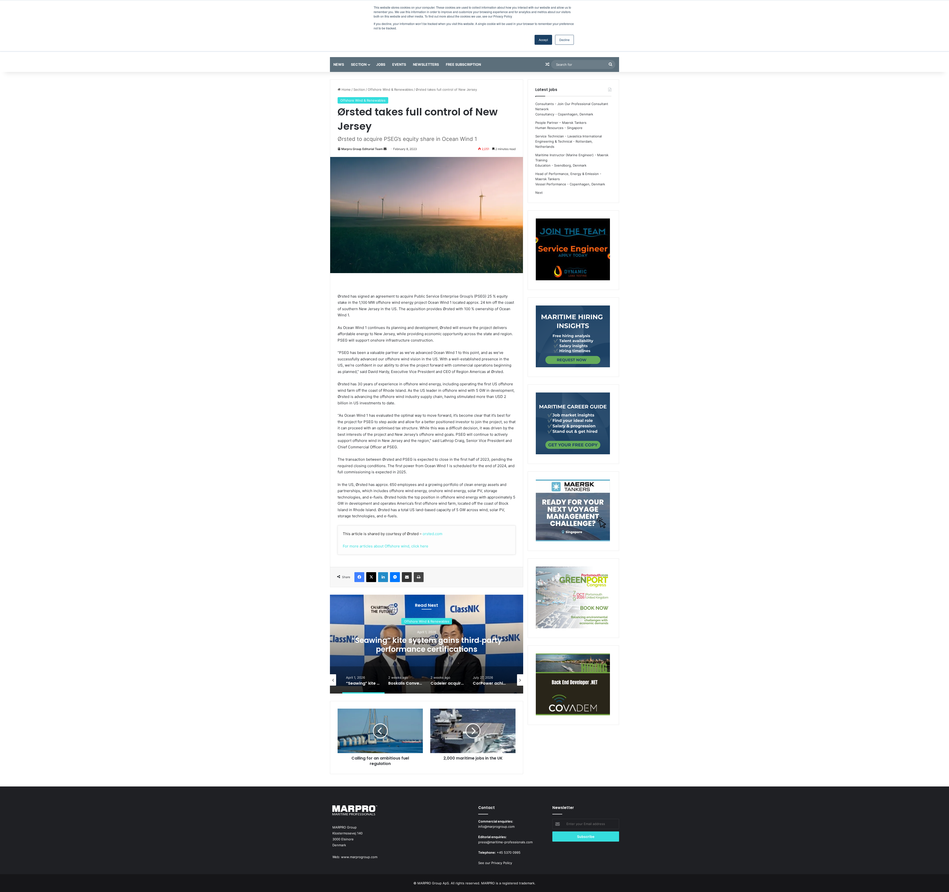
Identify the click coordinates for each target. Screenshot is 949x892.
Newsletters (426, 64)
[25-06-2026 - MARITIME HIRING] (573, 337)
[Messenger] (395, 577)
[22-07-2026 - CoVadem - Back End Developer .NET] (573, 685)
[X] (371, 577)
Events (399, 64)
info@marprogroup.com (496, 826)
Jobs (380, 64)
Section (359, 64)
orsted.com (432, 533)
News (338, 64)
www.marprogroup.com (359, 857)
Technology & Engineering (427, 621)
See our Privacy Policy (495, 863)
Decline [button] (564, 40)
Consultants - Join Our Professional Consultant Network (571, 106)
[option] (426, 644)
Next (539, 193)
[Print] (419, 577)
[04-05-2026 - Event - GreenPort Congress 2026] (573, 598)
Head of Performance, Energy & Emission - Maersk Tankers (568, 176)
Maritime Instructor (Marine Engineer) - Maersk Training (571, 157)
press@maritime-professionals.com (505, 842)
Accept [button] (543, 40)
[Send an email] (385, 149)
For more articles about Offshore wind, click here (385, 546)
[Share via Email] (407, 577)
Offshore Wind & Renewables (390, 89)
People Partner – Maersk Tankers (560, 123)
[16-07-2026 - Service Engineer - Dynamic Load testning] (573, 250)
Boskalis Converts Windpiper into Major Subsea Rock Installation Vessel (426, 644)
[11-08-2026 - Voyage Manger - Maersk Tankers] (573, 511)
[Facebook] (359, 577)
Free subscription (463, 64)
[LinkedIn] (383, 577)
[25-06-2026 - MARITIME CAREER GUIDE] (573, 424)
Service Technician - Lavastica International (568, 136)
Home (346, 89)
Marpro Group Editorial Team (362, 149)
